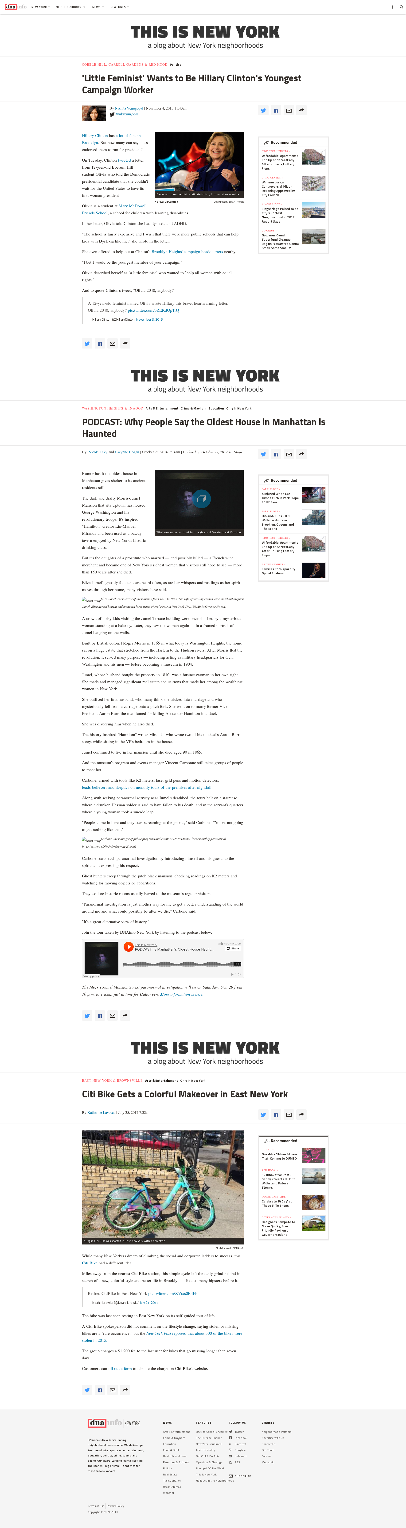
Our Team (268, 1450)
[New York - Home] (16, 7)
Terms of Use (96, 1506)
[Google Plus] (230, 1450)
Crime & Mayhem (193, 408)
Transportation (172, 1480)
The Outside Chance (209, 1438)
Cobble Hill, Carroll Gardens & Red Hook (125, 64)
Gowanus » (269, 230)
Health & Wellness (174, 1456)
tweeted (124, 160)
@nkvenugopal (127, 113)
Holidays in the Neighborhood (215, 1480)
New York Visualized (209, 1444)
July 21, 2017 (149, 1302)
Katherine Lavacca (101, 1112)
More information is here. (182, 994)
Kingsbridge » (272, 204)
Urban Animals (172, 1486)
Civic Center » (272, 177)
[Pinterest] (230, 1444)
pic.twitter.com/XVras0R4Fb (172, 1293)
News (96, 7)
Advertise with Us (273, 1438)
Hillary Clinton (95, 135)
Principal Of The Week (210, 1468)
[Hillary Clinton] (199, 161)
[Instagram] (230, 1456)
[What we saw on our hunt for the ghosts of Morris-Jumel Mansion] (199, 499)
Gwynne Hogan (126, 451)
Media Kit (268, 1462)
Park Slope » (271, 489)
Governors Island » (276, 1217)
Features (118, 7)
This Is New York (206, 1474)
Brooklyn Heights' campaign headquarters (187, 251)
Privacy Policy (115, 1506)
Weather (168, 1492)
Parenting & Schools (176, 1462)
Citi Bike (90, 1263)
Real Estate (170, 1474)
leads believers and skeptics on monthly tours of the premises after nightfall (146, 787)
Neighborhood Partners (277, 1431)
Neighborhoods (69, 7)
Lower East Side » (275, 1196)
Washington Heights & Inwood (112, 408)
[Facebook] (230, 1438)
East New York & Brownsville (112, 1080)
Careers (266, 1456)
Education (216, 408)
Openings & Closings (209, 1462)
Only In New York (238, 408)
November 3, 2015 (149, 319)
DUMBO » (268, 1149)
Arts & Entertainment (162, 408)
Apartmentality (205, 1450)
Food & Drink (171, 1450)
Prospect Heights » (276, 151)
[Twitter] (230, 1431)
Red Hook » (270, 1170)
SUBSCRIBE (243, 1476)
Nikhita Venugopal (129, 108)
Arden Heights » (274, 564)
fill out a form (120, 1368)
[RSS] (230, 1462)
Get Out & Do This (207, 1456)
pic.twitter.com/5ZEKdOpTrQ (153, 310)
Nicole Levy (97, 451)
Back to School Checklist (211, 1431)
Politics (175, 64)
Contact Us (268, 1444)
